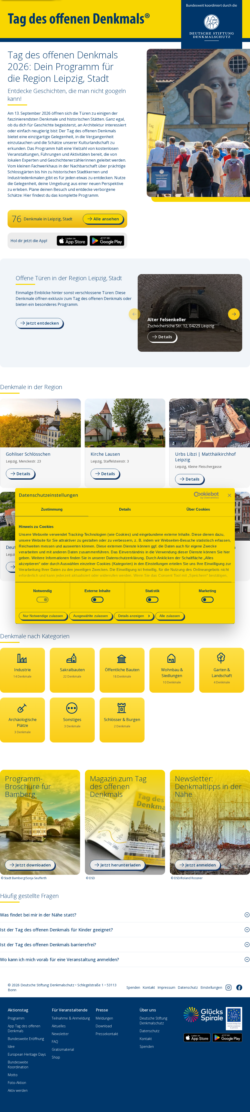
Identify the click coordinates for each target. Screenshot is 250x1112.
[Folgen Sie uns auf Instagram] (228, 987)
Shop (56, 1057)
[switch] (97, 600)
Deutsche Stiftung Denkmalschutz (153, 1020)
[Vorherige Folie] (134, 314)
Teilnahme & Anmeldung (71, 1018)
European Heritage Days (27, 1054)
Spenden (133, 987)
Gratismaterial (63, 1049)
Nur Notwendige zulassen (43, 616)
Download (104, 1026)
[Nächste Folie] (234, 314)
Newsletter (60, 1033)
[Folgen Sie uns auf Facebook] (239, 987)
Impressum (166, 987)
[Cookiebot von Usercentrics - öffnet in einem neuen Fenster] (197, 495)
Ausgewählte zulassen (90, 616)
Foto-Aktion (17, 1082)
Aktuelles (59, 1026)
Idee (11, 1046)
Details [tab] (125, 509)
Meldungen (104, 1018)
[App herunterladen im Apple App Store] (197, 1037)
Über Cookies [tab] (198, 509)
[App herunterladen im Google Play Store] (227, 1037)
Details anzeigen (131, 616)
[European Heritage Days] (234, 1018)
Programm (16, 1018)
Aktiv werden (18, 1090)
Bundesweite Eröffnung (26, 1038)
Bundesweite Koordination (18, 1064)
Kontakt (149, 987)
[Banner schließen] (229, 495)
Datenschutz (188, 987)
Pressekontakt (107, 1033)
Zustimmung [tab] (52, 509)
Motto (13, 1074)
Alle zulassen (169, 616)
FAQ (55, 1041)
